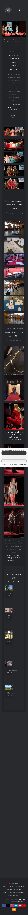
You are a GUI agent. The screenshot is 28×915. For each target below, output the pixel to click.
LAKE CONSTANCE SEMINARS (11, 693)
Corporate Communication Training (12, 670)
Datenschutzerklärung (6, 464)
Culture (10, 42)
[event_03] (14, 178)
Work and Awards (20, 886)
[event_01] (14, 152)
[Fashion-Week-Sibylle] (14, 127)
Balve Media (20, 901)
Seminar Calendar (7, 892)
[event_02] (14, 165)
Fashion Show (16, 42)
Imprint (20, 899)
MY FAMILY (9, 616)
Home (16, 883)
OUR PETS (8, 642)
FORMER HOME (10, 594)
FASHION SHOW (9, 39)
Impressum (23, 464)
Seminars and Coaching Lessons (13, 889)
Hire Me (18, 895)
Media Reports (11, 895)
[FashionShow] (14, 29)
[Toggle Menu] (24, 10)
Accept (14, 453)
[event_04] (14, 140)
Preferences (14, 461)
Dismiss (14, 457)
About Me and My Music (8, 886)
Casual (6, 42)
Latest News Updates (18, 892)
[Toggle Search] (19, 10)
